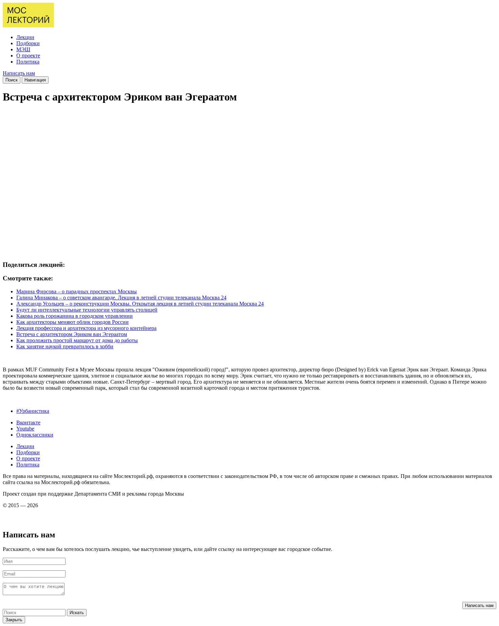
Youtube (25, 428)
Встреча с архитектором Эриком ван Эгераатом (71, 334)
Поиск (11, 79)
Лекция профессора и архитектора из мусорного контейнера (86, 328)
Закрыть (13, 619)
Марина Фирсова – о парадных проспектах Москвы (76, 291)
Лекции (25, 37)
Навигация (35, 79)
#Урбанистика (32, 411)
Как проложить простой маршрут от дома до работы (77, 340)
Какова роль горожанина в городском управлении (74, 316)
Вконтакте (28, 422)
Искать (77, 612)
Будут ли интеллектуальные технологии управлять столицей (87, 310)
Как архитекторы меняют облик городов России (72, 322)
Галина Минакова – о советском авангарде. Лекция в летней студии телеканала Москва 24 (121, 297)
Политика (27, 62)
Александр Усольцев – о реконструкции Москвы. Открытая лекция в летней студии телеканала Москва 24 (140, 304)
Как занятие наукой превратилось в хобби (64, 346)
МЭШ (23, 49)
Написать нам (19, 73)
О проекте (28, 55)
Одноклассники (34, 435)
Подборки (28, 43)
